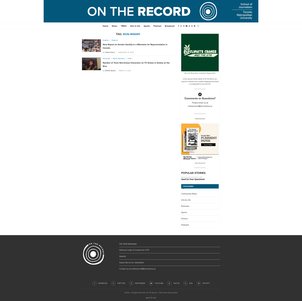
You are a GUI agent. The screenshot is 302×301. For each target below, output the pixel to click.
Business (185, 206)
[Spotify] (194, 26)
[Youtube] (186, 26)
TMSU (124, 26)
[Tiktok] (189, 26)
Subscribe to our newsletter (131, 262)
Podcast (157, 26)
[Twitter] (181, 26)
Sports (147, 26)
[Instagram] (184, 26)
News (114, 26)
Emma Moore (110, 70)
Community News (189, 193)
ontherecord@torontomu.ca (200, 106)
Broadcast (170, 26)
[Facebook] (178, 26)
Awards (122, 256)
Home (105, 26)
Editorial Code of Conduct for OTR (134, 250)
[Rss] (192, 26)
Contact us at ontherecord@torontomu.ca (137, 268)
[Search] (198, 26)
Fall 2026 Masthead (127, 244)
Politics (184, 218)
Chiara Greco (110, 52)
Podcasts (185, 225)
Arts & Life (135, 26)
